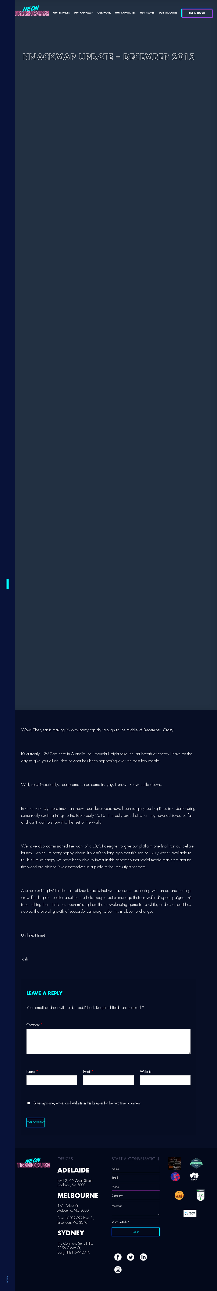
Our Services (61, 13)
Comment (34, 1025)
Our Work (104, 13)
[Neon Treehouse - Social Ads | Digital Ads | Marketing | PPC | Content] (31, 13)
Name (32, 1071)
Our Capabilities (125, 13)
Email (88, 1071)
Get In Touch (197, 13)
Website (146, 1071)
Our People (147, 13)
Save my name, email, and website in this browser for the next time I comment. (87, 1103)
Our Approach (83, 13)
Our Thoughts (168, 13)
